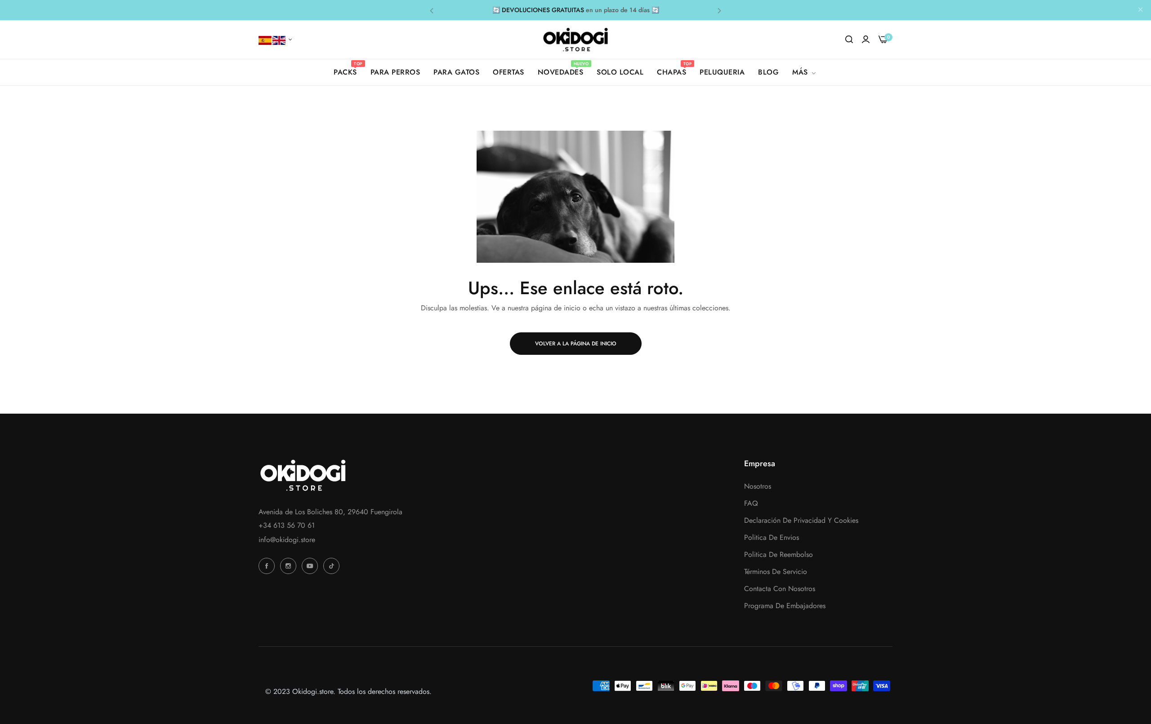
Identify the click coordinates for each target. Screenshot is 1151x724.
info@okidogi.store (287, 539)
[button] (431, 10)
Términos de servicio (775, 571)
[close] (1140, 10)
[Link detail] (268, 566)
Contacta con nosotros (779, 588)
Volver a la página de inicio (575, 344)
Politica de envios (771, 537)
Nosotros (757, 486)
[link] (804, 72)
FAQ (751, 503)
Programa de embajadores (784, 605)
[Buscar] (849, 39)
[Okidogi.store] (575, 39)
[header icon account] (866, 39)
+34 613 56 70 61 (287, 525)
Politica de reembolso (778, 554)
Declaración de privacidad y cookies (801, 520)
